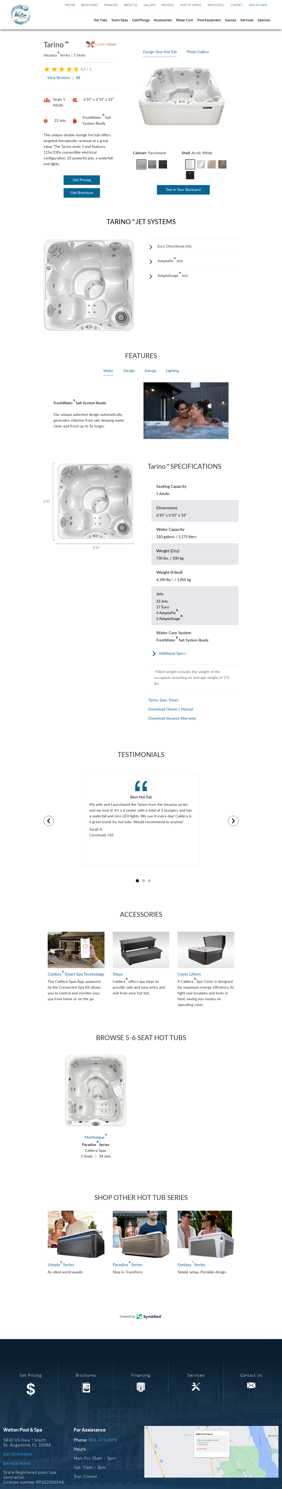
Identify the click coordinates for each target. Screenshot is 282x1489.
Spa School (215, 5)
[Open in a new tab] (149, 1318)
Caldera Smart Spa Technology (76, 973)
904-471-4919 (103, 1440)
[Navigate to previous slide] (49, 821)
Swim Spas (119, 20)
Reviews (168, 5)
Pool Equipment (209, 20)
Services (247, 20)
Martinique (96, 1137)
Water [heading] (108, 371)
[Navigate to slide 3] (149, 880)
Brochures (89, 5)
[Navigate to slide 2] (143, 880)
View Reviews (58, 78)
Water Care (184, 20)
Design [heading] (129, 371)
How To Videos (190, 5)
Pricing (70, 5)
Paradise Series (95, 1145)
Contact (236, 5)
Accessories (163, 20)
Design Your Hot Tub (160, 52)
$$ (78, 78)
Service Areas (17, 1463)
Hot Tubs (100, 20)
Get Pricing (82, 180)
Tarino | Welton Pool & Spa (20, 14)
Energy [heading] (150, 371)
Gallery (150, 5)
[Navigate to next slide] (233, 821)
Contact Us (251, 1375)
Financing (111, 5)
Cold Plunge (141, 20)
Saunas (230, 20)
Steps (118, 974)
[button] (141, 164)
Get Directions (17, 1454)
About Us (130, 5)
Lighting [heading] (172, 371)
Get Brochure (82, 193)
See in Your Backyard (183, 190)
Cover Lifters (189, 974)
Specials (264, 20)
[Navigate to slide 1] (137, 880)
